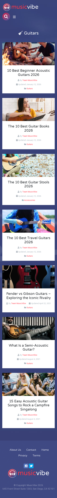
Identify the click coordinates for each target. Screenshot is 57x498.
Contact (31, 449)
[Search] (6, 16)
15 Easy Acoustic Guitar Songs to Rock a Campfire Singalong (28, 405)
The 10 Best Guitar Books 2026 (28, 128)
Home (45, 449)
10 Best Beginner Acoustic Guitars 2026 (28, 73)
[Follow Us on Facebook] (26, 466)
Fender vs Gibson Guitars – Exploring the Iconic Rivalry (28, 296)
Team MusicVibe (29, 80)
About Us (15, 449)
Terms (36, 455)
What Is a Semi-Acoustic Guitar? (28, 348)
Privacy (22, 455)
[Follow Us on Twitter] (31, 466)
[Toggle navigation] (14, 17)
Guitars (29, 88)
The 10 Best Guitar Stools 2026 (28, 184)
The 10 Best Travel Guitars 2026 (28, 240)
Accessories (29, 200)
